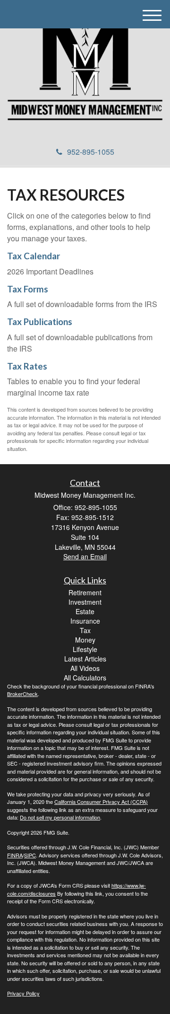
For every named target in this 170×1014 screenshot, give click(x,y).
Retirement (85, 592)
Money (85, 639)
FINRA (15, 855)
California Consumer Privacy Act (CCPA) (101, 801)
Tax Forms (27, 289)
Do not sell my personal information (60, 817)
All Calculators (85, 677)
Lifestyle (85, 649)
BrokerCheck (22, 693)
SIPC (30, 855)
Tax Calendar (33, 256)
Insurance (85, 621)
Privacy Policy (23, 993)
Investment (85, 602)
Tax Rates (27, 366)
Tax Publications (39, 322)
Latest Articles (85, 658)
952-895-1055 (90, 151)
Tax (85, 630)
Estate (85, 611)
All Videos (85, 668)
